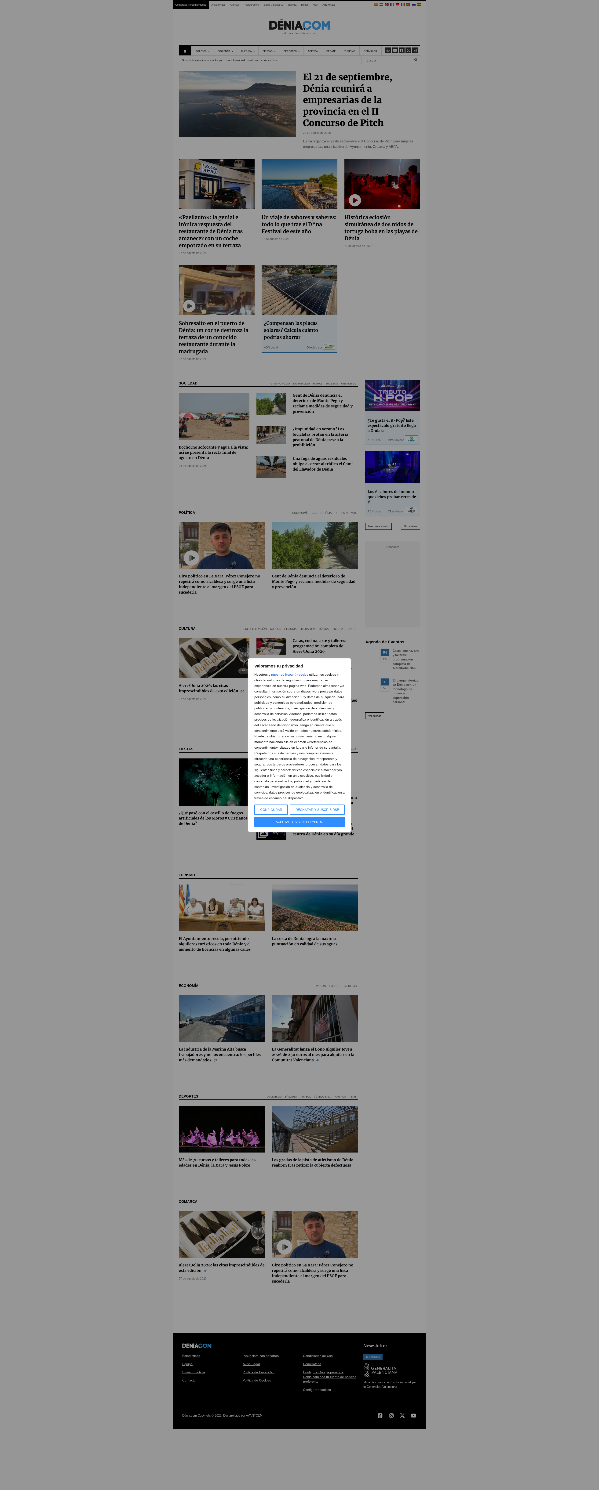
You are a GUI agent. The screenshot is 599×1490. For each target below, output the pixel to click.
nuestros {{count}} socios (289, 674)
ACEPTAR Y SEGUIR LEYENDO (299, 822)
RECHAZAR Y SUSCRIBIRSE (317, 810)
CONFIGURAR (271, 810)
